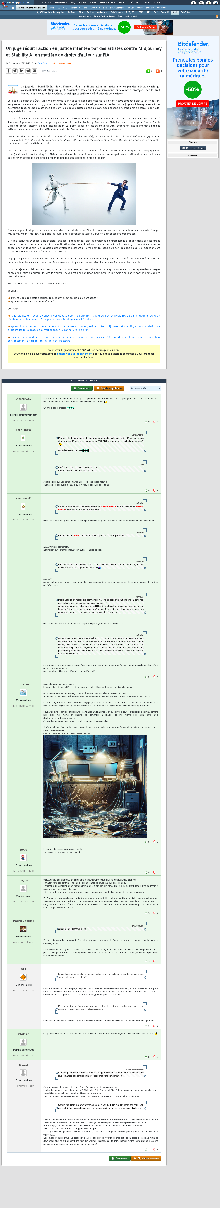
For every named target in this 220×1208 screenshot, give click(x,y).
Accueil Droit (85, 16)
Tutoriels (60, 2)
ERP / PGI (130, 12)
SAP (156, 12)
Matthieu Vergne (23, 920)
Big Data (71, 12)
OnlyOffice (186, 12)
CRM (141, 12)
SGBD (131, 8)
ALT (23, 969)
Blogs (82, 2)
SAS (148, 12)
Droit (146, 2)
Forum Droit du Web (127, 16)
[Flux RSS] (217, 16)
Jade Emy (42, 63)
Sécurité (165, 12)
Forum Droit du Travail (104, 16)
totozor (23, 1064)
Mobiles (150, 8)
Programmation (117, 8)
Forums (46, 2)
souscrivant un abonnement (74, 354)
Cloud (51, 8)
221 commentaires (62, 63)
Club (157, 2)
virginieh (23, 1034)
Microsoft (75, 8)
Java (85, 8)
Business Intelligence (97, 12)
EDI (105, 8)
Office (140, 8)
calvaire (24, 684)
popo (23, 849)
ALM (65, 8)
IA (59, 8)
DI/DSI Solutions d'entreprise (31, 8)
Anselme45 (23, 399)
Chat (93, 2)
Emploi (122, 2)
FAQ (72, 2)
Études (135, 2)
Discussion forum (194, 148)
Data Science (117, 12)
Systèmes (161, 8)
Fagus (24, 880)
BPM (81, 12)
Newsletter (107, 2)
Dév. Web (95, 8)
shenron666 (23, 429)
